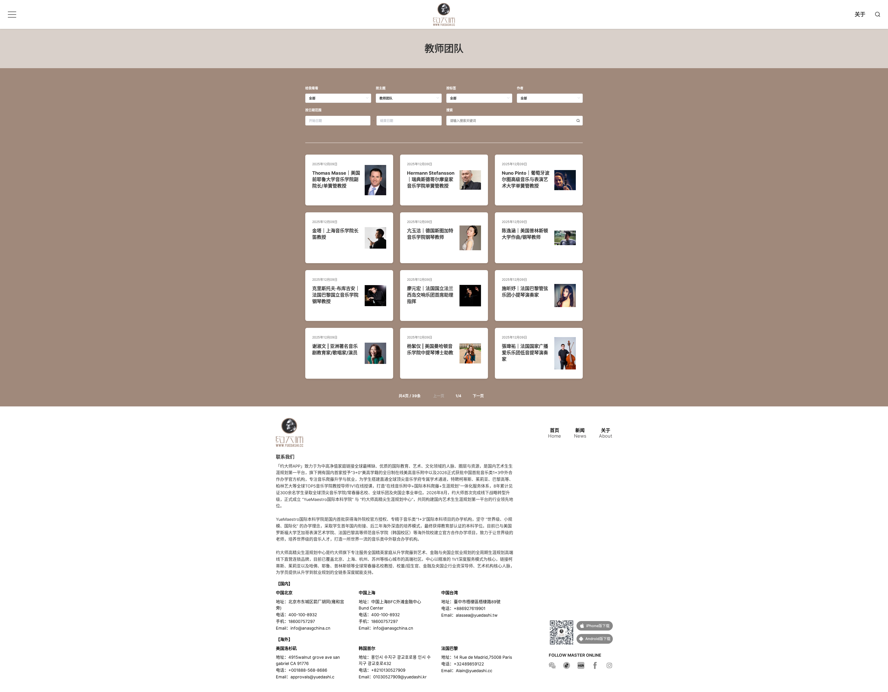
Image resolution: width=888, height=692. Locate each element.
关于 (860, 14)
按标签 (451, 88)
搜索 (449, 110)
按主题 (380, 88)
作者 (520, 88)
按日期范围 (313, 110)
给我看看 (311, 88)
